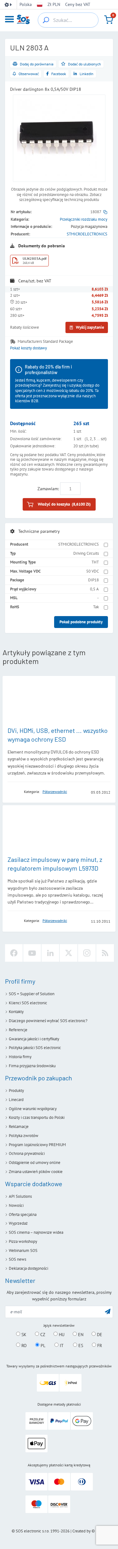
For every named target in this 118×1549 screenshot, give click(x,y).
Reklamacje (19, 1126)
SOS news (17, 1259)
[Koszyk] (108, 20)
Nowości (16, 1205)
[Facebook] (14, 953)
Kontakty (16, 1011)
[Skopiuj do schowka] (105, 211)
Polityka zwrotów (23, 1135)
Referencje (18, 1029)
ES (80, 1345)
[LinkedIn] (50, 953)
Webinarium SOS (23, 1250)
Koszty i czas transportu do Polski (37, 1117)
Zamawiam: (48, 488)
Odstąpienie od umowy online (34, 1162)
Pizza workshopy (23, 1241)
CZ (42, 1334)
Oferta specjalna (23, 1214)
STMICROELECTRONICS (87, 234)
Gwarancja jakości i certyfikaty (34, 1039)
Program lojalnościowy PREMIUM (37, 1144)
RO (23, 1345)
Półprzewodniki (54, 791)
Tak (96, 607)
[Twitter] (68, 953)
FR (99, 1345)
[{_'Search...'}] (46, 20)
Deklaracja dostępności (28, 1268)
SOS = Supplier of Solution (31, 993)
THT (95, 562)
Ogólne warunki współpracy (33, 1108)
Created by (81, 1531)
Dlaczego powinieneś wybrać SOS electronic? (48, 1020)
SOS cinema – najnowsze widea (36, 1232)
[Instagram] (87, 953)
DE (99, 1334)
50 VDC (92, 571)
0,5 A (94, 589)
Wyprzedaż (18, 1223)
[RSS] (105, 953)
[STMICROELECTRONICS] (14, 792)
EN (80, 1334)
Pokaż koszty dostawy (28, 348)
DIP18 (93, 580)
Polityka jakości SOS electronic (35, 1047)
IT (61, 1345)
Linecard (16, 1099)
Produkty (16, 1090)
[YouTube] (32, 953)
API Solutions (20, 1196)
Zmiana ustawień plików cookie (36, 1171)
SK (23, 1334)
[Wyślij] (107, 1311)
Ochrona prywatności (27, 1153)
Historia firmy (20, 1056)
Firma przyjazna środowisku (32, 1065)
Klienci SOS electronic (28, 1003)
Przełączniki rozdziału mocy (83, 219)
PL (42, 1345)
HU (61, 1334)
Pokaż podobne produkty (81, 622)
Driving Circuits (86, 553)
